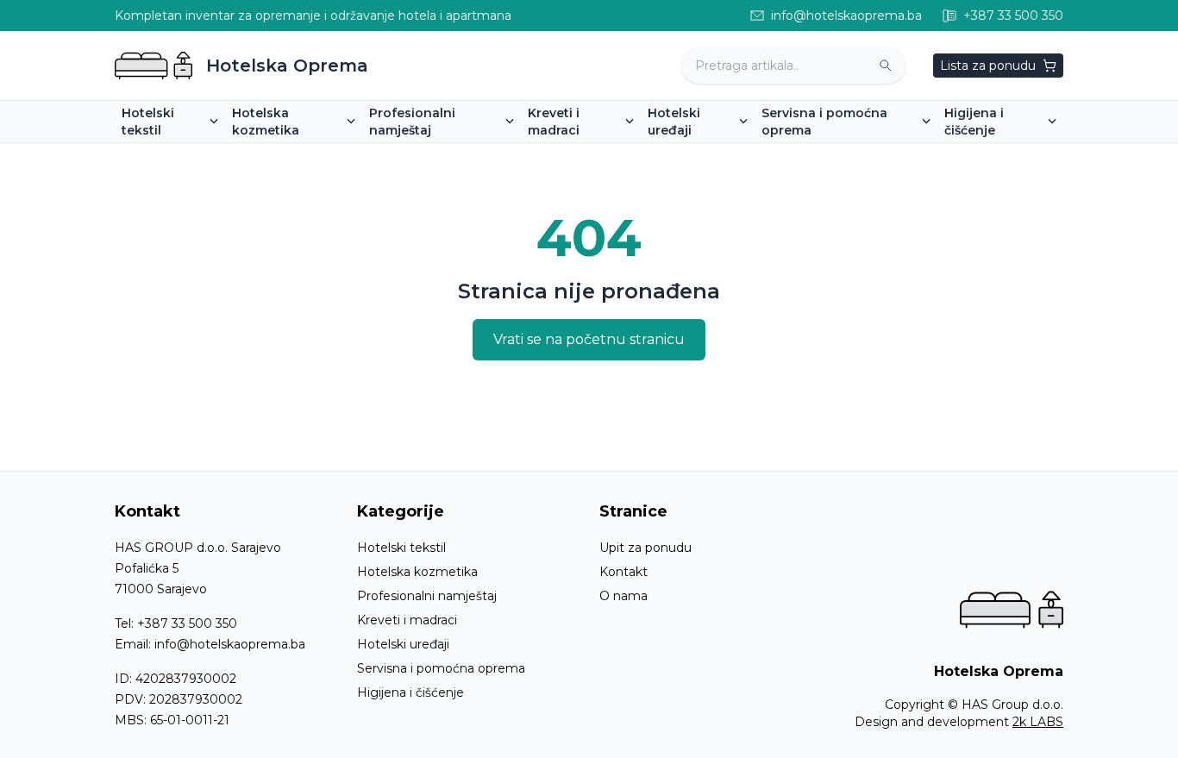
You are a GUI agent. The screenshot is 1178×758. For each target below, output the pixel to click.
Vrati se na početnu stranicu (589, 339)
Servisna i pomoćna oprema (441, 668)
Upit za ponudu (645, 547)
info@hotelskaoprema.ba (229, 644)
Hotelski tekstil (401, 547)
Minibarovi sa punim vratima (739, 154)
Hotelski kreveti (582, 154)
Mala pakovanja (285, 154)
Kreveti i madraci (407, 620)
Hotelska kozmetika (417, 571)
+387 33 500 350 (187, 623)
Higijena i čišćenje (410, 692)
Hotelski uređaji (403, 644)
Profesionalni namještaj (427, 596)
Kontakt (623, 571)
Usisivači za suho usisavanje (1033, 154)
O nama (623, 596)
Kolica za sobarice (821, 154)
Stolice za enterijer (431, 154)
